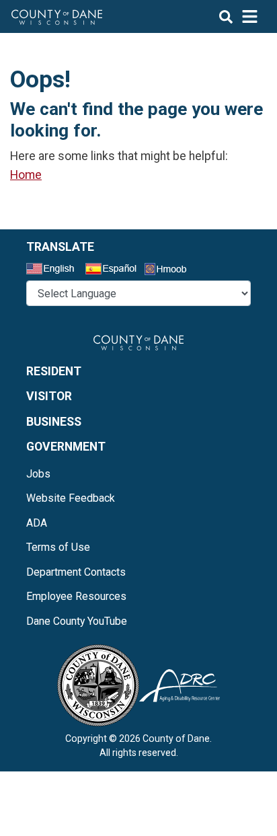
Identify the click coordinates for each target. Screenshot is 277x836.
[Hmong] (170, 270)
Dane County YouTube (76, 621)
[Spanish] (113, 270)
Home (26, 175)
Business (53, 421)
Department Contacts (76, 572)
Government (66, 446)
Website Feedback (70, 498)
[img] (238, 16)
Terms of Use (58, 547)
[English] (54, 270)
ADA (36, 523)
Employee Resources (76, 596)
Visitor (49, 396)
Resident (53, 371)
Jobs (38, 473)
